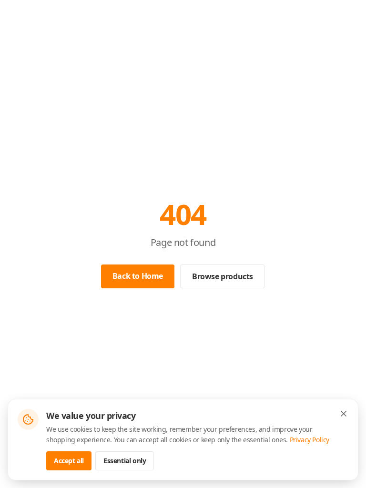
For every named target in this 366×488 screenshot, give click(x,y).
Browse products (222, 276)
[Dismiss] (343, 413)
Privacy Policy (309, 439)
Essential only (124, 460)
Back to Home (137, 276)
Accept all (69, 460)
